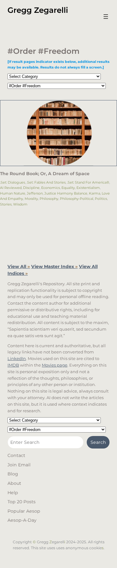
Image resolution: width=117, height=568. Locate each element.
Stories (6, 204)
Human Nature (12, 193)
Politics (101, 198)
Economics (50, 187)
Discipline (31, 187)
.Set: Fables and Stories (46, 182)
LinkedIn (16, 358)
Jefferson (35, 193)
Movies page (54, 365)
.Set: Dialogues (12, 182)
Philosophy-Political (76, 198)
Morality (31, 198)
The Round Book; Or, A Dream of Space (45, 173)
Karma (94, 193)
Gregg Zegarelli (37, 10)
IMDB (13, 365)
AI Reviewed (11, 187)
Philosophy (49, 198)
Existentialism (88, 187)
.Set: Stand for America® (88, 182)
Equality (68, 187)
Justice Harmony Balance (65, 193)
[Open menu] (106, 16)
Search (98, 442)
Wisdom (20, 204)
